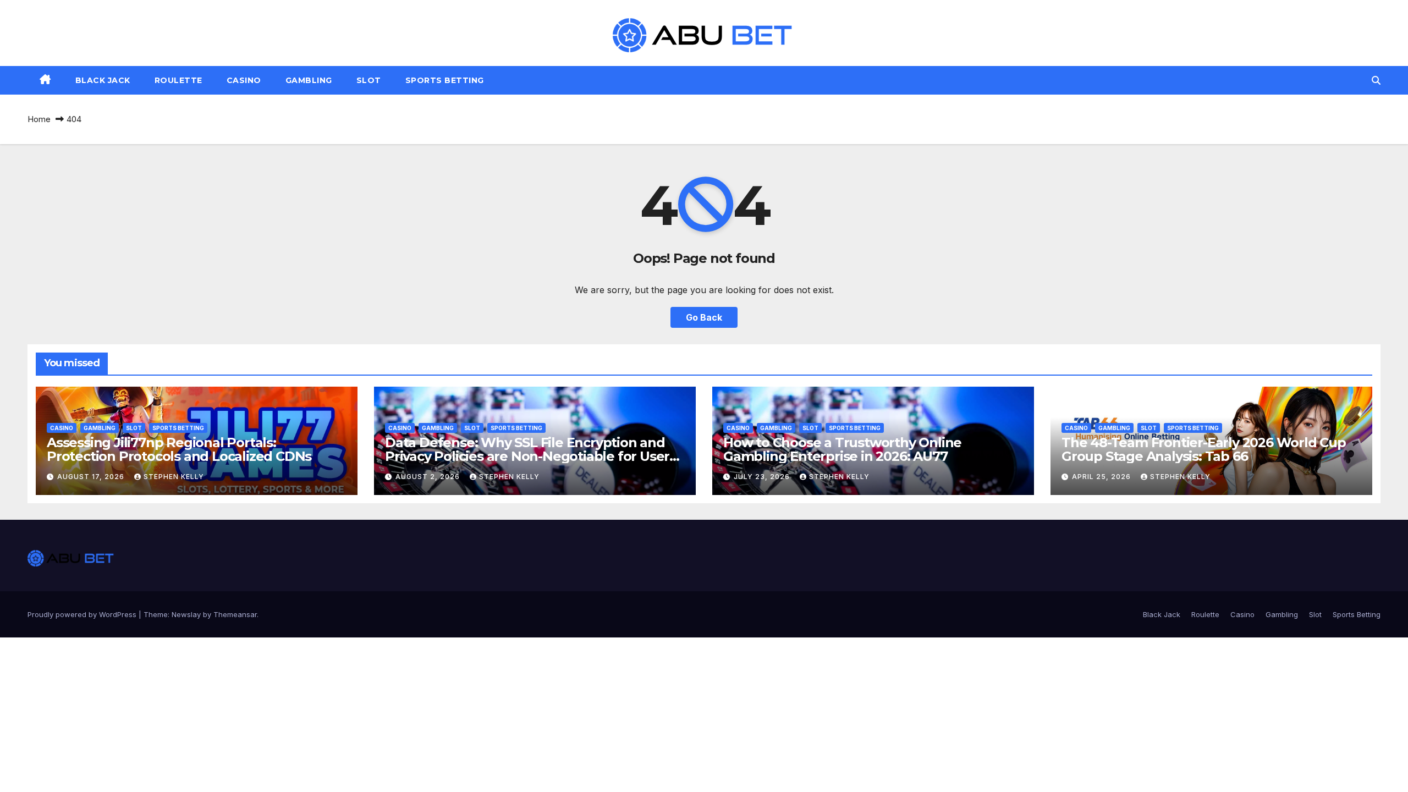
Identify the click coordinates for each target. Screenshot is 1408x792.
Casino (244, 80)
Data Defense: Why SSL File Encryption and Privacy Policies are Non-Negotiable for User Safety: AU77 (527, 456)
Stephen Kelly (174, 476)
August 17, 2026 (92, 476)
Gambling (308, 80)
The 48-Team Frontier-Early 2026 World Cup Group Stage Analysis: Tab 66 (1204, 449)
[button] (1376, 80)
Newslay (186, 614)
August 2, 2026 (428, 476)
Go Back (704, 317)
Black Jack (102, 80)
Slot (368, 80)
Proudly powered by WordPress (83, 614)
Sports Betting (444, 80)
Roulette (178, 80)
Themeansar (235, 614)
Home (39, 119)
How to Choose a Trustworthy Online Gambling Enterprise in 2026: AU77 (842, 449)
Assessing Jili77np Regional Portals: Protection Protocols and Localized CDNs (179, 449)
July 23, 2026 (763, 476)
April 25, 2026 (1102, 476)
